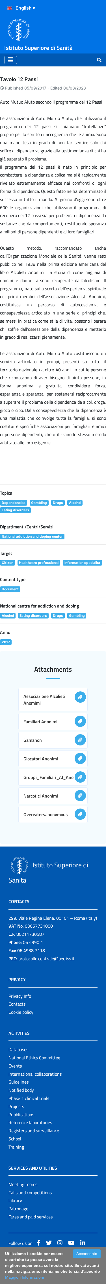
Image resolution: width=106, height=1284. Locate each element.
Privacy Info (19, 996)
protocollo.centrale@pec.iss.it (46, 958)
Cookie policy (20, 1012)
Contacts (16, 1004)
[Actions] (9, 8)
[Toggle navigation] (11, 60)
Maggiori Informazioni (24, 1277)
